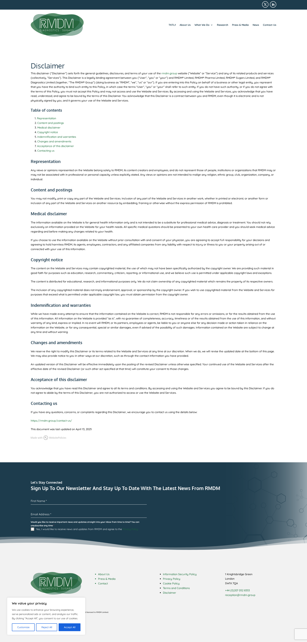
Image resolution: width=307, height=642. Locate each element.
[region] (46, 616)
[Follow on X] (265, 4)
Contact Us (269, 24)
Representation (46, 118)
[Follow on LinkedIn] (273, 4)
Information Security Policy (180, 574)
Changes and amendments (54, 141)
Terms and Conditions (176, 588)
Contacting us (45, 150)
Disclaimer (169, 592)
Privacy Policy (130, 529)
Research (222, 24)
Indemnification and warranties (56, 136)
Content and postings (50, 123)
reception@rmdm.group (240, 595)
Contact (103, 583)
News (256, 24)
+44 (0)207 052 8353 (237, 590)
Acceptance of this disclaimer (55, 146)
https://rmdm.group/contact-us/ (51, 420)
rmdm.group (169, 73)
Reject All (46, 627)
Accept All (69, 627)
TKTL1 (172, 24)
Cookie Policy (171, 583)
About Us (185, 24)
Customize (23, 627)
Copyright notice (47, 132)
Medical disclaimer (48, 127)
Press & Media (240, 24)
